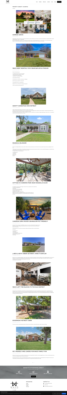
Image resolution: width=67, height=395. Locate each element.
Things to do (27, 384)
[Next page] (34, 362)
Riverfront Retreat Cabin (22, 320)
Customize (55, 393)
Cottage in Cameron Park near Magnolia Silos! (30, 183)
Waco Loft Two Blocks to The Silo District (29, 287)
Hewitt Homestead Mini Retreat (24, 106)
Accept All (64, 393)
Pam (15, 144)
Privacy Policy (27, 386)
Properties (27, 383)
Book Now (33, 376)
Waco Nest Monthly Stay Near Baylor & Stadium (30, 68)
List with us (27, 385)
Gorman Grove (18, 34)
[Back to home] (8, 2)
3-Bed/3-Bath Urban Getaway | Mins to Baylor (29, 253)
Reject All (59, 393)
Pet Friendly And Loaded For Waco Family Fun (30, 351)
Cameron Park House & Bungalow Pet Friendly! (30, 221)
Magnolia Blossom (19, 143)
